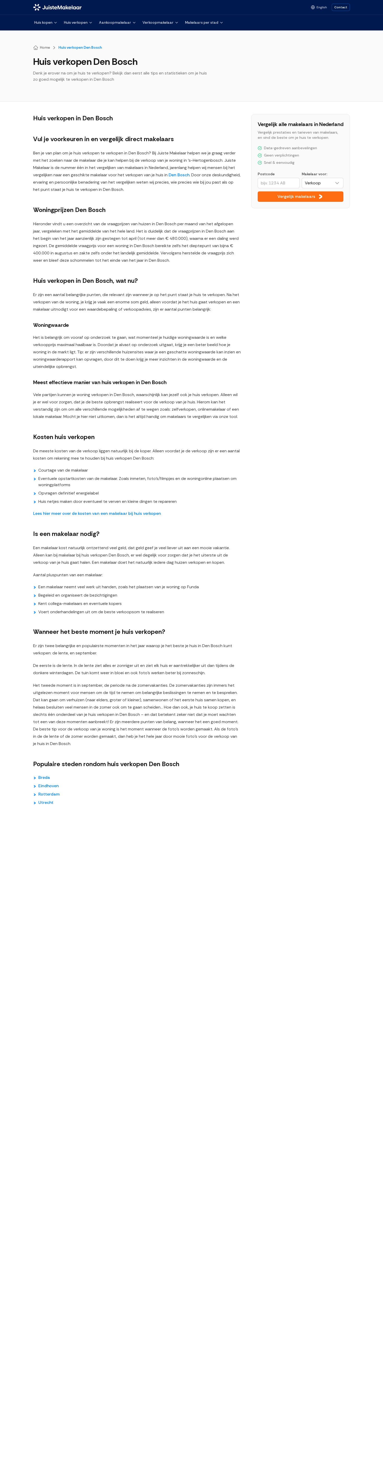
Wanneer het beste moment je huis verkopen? (99, 632)
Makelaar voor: (314, 174)
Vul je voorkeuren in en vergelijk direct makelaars (103, 139)
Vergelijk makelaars (296, 196)
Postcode (266, 174)
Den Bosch (179, 175)
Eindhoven (48, 786)
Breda (44, 777)
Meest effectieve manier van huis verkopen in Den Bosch (99, 382)
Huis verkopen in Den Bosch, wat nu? (85, 281)
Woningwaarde (51, 325)
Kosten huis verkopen (64, 437)
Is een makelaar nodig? (66, 534)
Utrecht (45, 802)
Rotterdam (49, 794)
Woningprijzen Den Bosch (69, 210)
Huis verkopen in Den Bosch (73, 118)
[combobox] (322, 183)
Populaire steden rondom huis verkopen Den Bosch (106, 764)
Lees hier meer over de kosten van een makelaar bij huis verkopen (97, 513)
